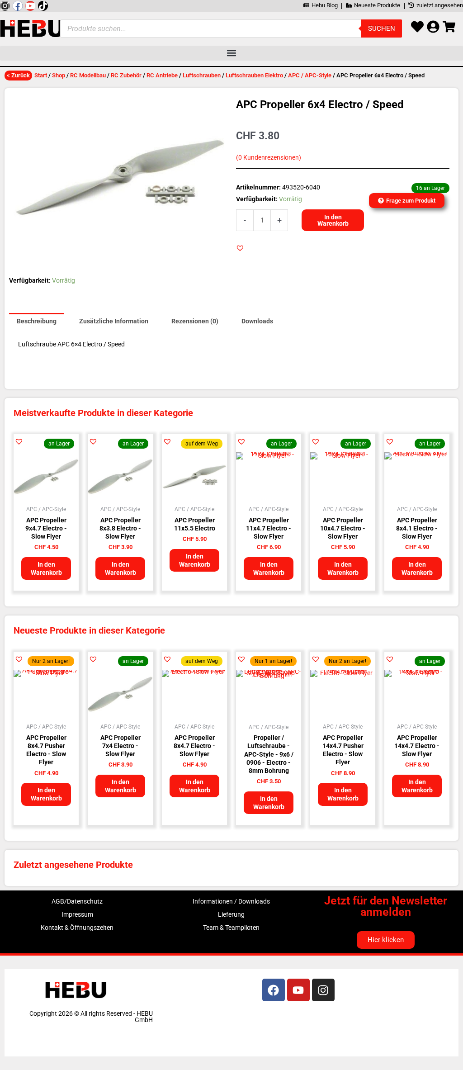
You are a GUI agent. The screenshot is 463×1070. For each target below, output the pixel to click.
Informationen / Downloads (231, 901)
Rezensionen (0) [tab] (194, 321)
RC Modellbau (88, 75)
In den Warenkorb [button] (46, 568)
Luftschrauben (202, 75)
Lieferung (231, 914)
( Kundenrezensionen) (268, 157)
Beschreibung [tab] (37, 321)
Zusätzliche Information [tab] (113, 321)
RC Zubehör (126, 75)
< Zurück (18, 75)
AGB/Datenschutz (77, 901)
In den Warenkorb (333, 220)
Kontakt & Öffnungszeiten (77, 927)
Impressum (77, 914)
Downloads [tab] (257, 321)
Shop (58, 75)
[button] (231, 53)
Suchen (381, 28)
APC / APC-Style (309, 75)
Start (40, 75)
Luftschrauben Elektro (254, 75)
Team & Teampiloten (231, 927)
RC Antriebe (162, 75)
